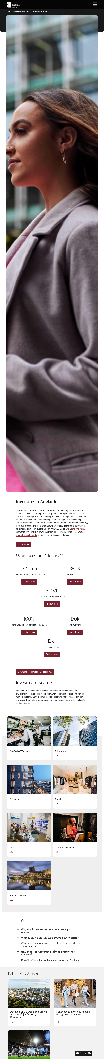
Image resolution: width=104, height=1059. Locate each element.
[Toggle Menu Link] (95, 4)
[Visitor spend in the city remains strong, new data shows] (75, 993)
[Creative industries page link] (75, 827)
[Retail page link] (75, 779)
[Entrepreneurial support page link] (29, 827)
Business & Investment (21, 11)
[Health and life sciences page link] (29, 731)
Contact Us (85, 1053)
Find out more (29, 581)
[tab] (52, 930)
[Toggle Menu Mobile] (95, 4)
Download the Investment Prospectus (35, 671)
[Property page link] (29, 779)
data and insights (78, 528)
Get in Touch (23, 544)
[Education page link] (75, 731)
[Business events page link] (29, 875)
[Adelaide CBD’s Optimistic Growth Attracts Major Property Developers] (29, 993)
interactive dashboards (26, 535)
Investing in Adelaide (40, 11)
